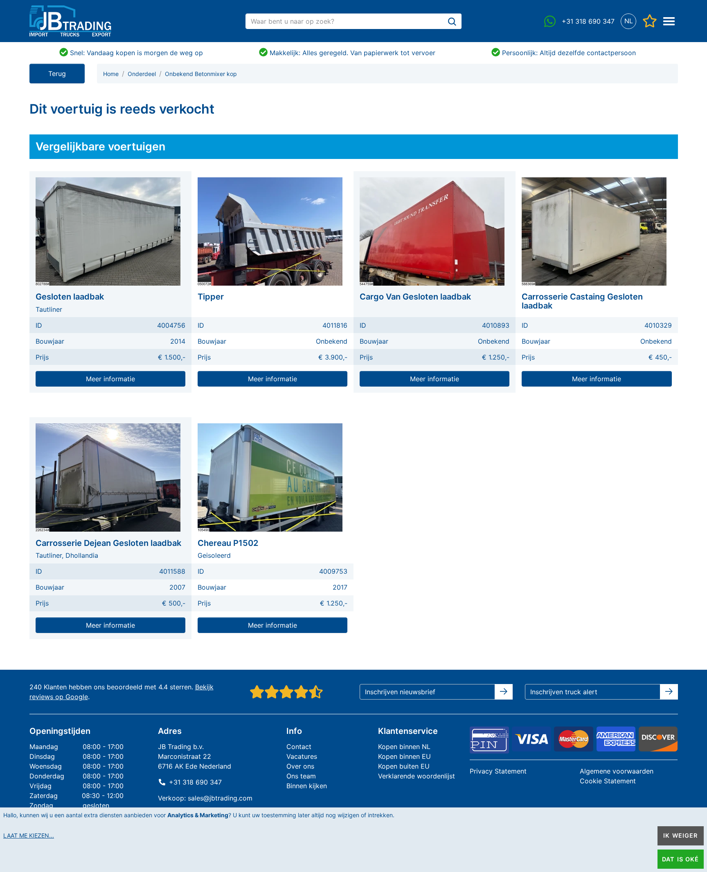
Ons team (301, 776)
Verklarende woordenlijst (416, 776)
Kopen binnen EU (404, 756)
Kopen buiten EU (404, 766)
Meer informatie (110, 379)
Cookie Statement (608, 781)
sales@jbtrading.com (220, 798)
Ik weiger (680, 835)
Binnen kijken (306, 786)
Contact (298, 746)
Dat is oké (680, 859)
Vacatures (301, 756)
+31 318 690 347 (195, 782)
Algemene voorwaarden (616, 771)
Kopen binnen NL (404, 746)
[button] (628, 21)
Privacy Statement (498, 771)
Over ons (300, 766)
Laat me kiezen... (28, 835)
